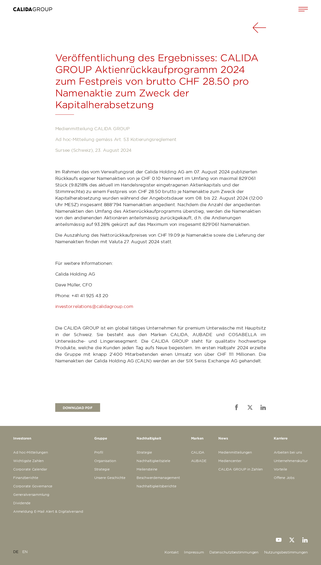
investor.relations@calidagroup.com (94, 306)
